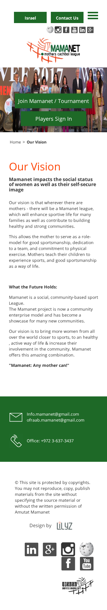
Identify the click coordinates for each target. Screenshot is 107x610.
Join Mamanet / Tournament (53, 100)
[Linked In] (31, 549)
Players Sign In (53, 118)
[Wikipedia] (86, 549)
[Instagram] (68, 549)
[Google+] (50, 549)
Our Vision (37, 142)
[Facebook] (68, 563)
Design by (40, 525)
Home (15, 142)
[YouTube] (86, 563)
